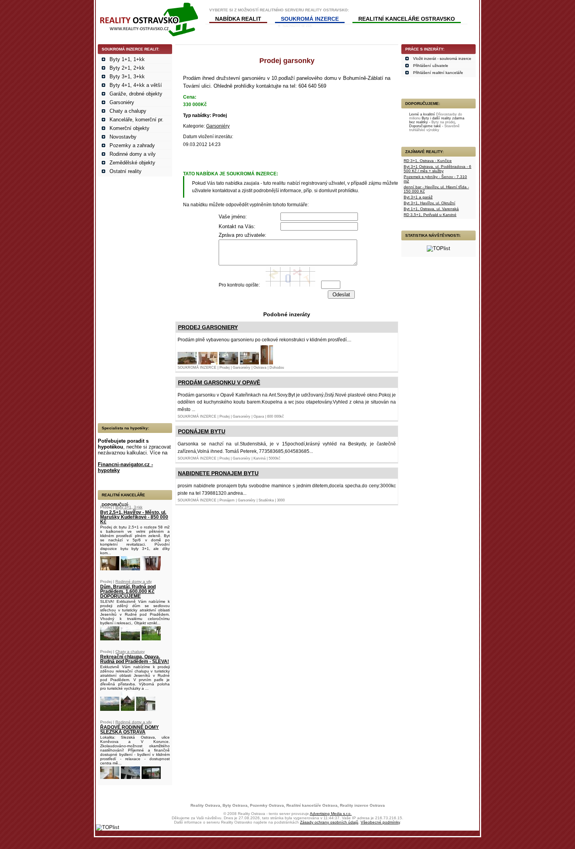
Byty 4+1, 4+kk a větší (136, 85)
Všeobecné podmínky (380, 822)
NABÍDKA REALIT (238, 19)
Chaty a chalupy (128, 111)
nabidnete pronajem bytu (218, 473)
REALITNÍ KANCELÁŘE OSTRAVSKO (406, 19)
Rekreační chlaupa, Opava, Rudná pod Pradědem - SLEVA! (134, 659)
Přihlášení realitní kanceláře (438, 72)
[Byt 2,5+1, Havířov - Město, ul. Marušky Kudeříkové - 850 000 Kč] (109, 568)
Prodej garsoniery (208, 327)
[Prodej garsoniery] (187, 363)
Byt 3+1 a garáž (418, 197)
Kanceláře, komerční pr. (137, 120)
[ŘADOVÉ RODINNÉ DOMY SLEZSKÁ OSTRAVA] (109, 777)
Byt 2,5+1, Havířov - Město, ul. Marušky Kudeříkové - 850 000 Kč (134, 517)
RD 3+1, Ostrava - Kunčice (428, 161)
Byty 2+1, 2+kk (127, 68)
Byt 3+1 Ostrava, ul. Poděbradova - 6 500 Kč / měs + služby (437, 168)
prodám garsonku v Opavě (219, 382)
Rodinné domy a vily (133, 154)
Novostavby (123, 137)
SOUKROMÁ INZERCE (310, 19)
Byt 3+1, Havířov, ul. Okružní (429, 203)
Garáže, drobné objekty (136, 94)
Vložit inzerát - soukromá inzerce (442, 58)
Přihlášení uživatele (430, 65)
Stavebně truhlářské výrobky (434, 128)
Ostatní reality (126, 171)
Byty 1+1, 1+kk (127, 59)
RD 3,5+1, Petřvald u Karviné (430, 215)
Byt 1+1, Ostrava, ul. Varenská (431, 209)
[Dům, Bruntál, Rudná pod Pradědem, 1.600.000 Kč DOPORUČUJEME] (109, 639)
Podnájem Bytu (201, 431)
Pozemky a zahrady (132, 145)
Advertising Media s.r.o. (331, 813)
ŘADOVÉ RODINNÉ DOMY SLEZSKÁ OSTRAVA (129, 729)
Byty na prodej (443, 122)
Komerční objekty (129, 128)
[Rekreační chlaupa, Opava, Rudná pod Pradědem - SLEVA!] (109, 709)
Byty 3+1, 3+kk (127, 76)
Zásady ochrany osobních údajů (329, 822)
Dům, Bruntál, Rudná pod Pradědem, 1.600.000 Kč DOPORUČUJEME (128, 591)
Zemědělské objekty (132, 163)
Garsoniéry (122, 102)
